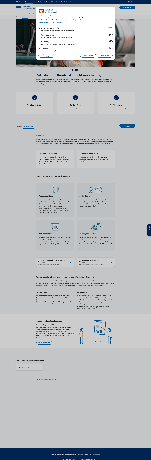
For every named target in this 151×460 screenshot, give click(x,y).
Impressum (58, 22)
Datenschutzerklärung (45, 22)
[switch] (111, 35)
